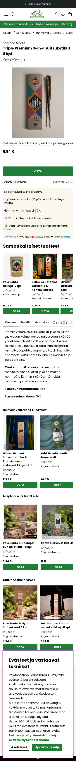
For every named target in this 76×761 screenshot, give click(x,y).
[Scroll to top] (38, 758)
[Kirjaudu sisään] (56, 14)
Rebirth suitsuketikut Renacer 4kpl (55, 455)
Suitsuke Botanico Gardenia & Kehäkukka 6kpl (45, 286)
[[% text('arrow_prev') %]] (6, 533)
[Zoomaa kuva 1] (38, 102)
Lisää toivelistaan (17, 182)
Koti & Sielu (23, 33)
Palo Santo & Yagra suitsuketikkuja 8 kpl (55, 625)
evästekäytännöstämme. (29, 740)
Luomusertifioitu (38, 4)
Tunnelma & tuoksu (48, 33)
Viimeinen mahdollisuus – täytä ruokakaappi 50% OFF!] (38, 24)
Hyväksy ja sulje (47, 747)
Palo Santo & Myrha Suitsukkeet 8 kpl (16, 625)
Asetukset (19, 747)
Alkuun (7, 33)
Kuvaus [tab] (11, 322)
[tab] (25, 322)
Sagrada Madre (14, 43)
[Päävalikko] (6, 14)
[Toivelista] (63, 14)
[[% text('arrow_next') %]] (69, 533)
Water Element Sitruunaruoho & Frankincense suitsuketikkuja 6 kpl (17, 459)
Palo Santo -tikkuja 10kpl (12, 284)
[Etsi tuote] (12, 14)
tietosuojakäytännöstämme (32, 735)
